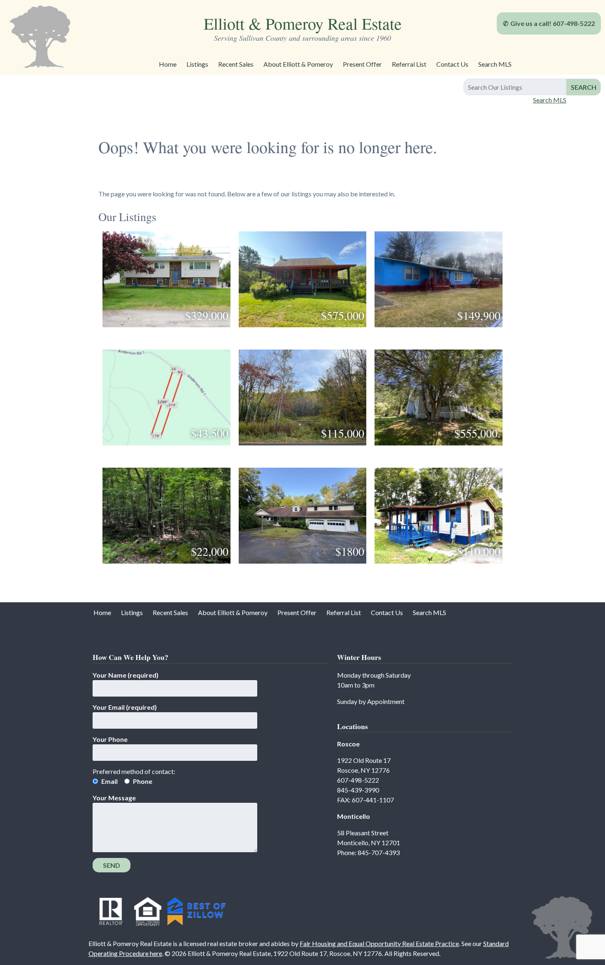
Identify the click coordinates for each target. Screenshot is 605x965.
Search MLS (495, 64)
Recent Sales (236, 64)
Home (168, 64)
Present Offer (362, 64)
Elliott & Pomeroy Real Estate (303, 23)
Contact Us (452, 64)
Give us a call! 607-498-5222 (552, 23)
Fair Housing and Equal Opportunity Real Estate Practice (379, 943)
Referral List (409, 64)
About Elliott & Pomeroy (298, 64)
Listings (197, 64)
